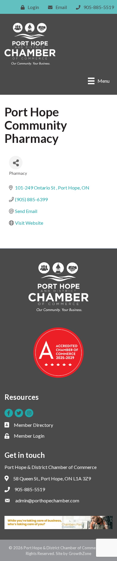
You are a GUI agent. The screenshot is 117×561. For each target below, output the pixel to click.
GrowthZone (80, 553)
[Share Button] (15, 162)
